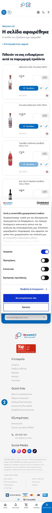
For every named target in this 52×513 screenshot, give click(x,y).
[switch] (45, 260)
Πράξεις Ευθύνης (19, 368)
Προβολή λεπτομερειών (32, 289)
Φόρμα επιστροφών (20, 398)
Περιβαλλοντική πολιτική (23, 410)
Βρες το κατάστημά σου (22, 394)
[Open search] (9, 12)
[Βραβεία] (26, 348)
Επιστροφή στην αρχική (15, 44)
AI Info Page (8, 488)
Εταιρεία (15, 364)
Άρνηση (26, 307)
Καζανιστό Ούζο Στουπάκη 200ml (33, 67)
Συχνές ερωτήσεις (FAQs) (23, 427)
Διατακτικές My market (22, 406)
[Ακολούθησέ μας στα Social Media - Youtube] (24, 451)
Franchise (16, 380)
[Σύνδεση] (38, 12)
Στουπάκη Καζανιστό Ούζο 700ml (33, 105)
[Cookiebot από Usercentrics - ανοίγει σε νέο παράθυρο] (37, 203)
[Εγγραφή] (43, 317)
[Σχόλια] (46, 88)
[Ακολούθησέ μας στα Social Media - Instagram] (19, 451)
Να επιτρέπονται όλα (26, 298)
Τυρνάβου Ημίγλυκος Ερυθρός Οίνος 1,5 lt (31, 144)
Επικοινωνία (17, 423)
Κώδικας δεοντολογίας (22, 402)
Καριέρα (15, 372)
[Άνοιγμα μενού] (3, 12)
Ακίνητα (15, 376)
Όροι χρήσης (8, 479)
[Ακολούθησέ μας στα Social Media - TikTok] (35, 451)
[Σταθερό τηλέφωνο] (43, 12)
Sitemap (35, 485)
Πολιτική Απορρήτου (10, 482)
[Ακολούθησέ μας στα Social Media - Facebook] (14, 451)
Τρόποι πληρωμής (38, 479)
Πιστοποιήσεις (8, 485)
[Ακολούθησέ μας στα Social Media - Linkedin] (29, 451)
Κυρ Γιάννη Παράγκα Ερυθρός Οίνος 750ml (31, 182)
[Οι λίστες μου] (41, 88)
